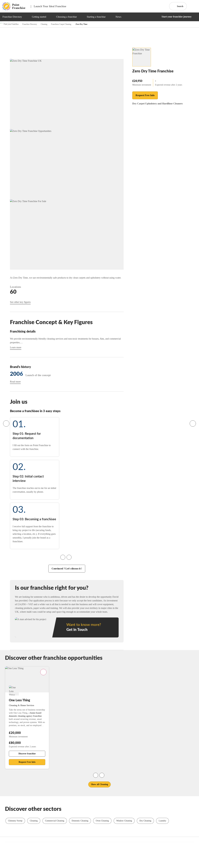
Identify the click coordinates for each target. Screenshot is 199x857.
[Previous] (6, 423)
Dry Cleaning (145, 821)
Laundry (162, 821)
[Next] (193, 423)
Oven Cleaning (102, 821)
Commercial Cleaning (54, 821)
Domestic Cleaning (80, 821)
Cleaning (34, 821)
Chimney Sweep (15, 821)
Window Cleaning (124, 821)
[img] (25, 17)
